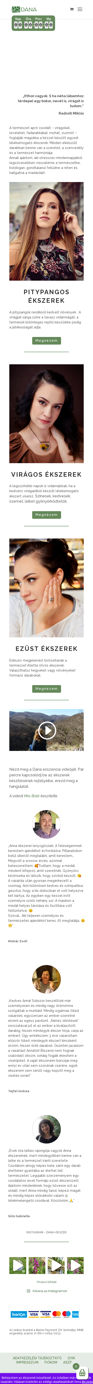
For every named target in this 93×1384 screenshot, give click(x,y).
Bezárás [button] (87, 1382)
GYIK (71, 1358)
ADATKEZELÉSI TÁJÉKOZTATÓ (37, 1358)
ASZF (67, 1362)
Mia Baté (32, 796)
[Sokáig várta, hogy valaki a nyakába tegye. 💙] (17, 1265)
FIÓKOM (50, 1362)
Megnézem (47, 340)
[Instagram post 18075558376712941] (37, 1265)
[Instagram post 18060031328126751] (56, 1265)
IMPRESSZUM (27, 1362)
